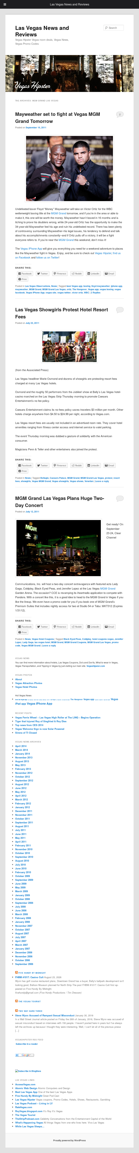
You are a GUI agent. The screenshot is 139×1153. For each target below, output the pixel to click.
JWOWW (48, 699)
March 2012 (21, 799)
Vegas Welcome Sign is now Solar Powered (39, 729)
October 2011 (22, 818)
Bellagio (44, 477)
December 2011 (23, 811)
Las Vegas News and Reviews (42, 31)
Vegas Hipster (103, 253)
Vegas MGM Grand (41, 481)
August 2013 (22, 761)
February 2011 (23, 845)
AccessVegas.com (25, 1084)
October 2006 (22, 960)
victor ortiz (77, 292)
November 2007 (23, 925)
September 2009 (24, 879)
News (54, 286)
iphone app (116, 286)
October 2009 (22, 876)
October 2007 (22, 929)
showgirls (26, 481)
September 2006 (24, 964)
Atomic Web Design (26, 1088)
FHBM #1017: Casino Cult (29, 977)
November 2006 (23, 956)
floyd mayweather (100, 286)
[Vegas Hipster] (28, 1071)
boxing (86, 286)
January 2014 (22, 753)
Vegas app (93, 289)
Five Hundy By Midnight (28, 1095)
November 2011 (23, 815)
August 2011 (22, 826)
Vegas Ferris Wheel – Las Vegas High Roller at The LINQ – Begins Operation (57, 717)
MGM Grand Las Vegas (54, 289)
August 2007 (22, 933)
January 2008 (22, 921)
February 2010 (23, 872)
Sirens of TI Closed (26, 732)
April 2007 (20, 941)
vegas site (51, 292)
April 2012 (20, 795)
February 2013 (23, 769)
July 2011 (20, 830)
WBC (86, 292)
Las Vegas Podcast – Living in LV (34, 1103)
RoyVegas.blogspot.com (29, 1111)
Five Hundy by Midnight (32, 973)
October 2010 (22, 853)
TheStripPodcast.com (27, 1118)
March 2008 (21, 914)
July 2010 (20, 864)
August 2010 (22, 860)
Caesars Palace (58, 477)
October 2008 (22, 899)
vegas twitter (64, 292)
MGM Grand (58, 213)
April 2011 (20, 841)
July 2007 (20, 937)
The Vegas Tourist (29, 1001)
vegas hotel (101, 699)
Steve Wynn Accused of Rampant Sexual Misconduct (44, 1015)
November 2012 (23, 773)
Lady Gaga (27, 642)
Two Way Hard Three (30, 1011)
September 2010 (24, 857)
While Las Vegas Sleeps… (29, 1126)
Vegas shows (76, 481)
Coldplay (86, 639)
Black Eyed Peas (72, 639)
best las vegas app (21, 699)
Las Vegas (53, 699)
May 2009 (20, 887)
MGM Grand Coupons (75, 642)
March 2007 (21, 944)
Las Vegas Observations (37, 286)
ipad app (40, 699)
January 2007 (22, 948)
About (18, 679)
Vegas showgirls (60, 481)
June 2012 (20, 788)
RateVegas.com (23, 1107)
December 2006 (23, 952)
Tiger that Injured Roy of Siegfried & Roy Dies (40, 721)
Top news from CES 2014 (29, 725)
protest (108, 477)
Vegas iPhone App (31, 248)
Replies (95, 292)
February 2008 (23, 918)
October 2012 (22, 776)
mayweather (21, 289)
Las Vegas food (58, 699)
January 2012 (22, 807)
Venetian (89, 481)
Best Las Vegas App (26, 1092)
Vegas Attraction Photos (28, 683)
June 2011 (20, 834)
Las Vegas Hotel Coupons (66, 699)
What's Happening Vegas (29, 1122)
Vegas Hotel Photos (26, 687)
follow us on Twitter (47, 257)
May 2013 (20, 765)
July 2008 (20, 906)
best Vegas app (74, 286)
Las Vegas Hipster (25, 1099)
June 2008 (20, 910)
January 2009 (22, 895)
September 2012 (24, 780)
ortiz (69, 289)
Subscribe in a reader (27, 1043)
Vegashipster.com (96, 666)
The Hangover (79, 289)
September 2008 (24, 902)
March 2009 (21, 891)
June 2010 (20, 868)
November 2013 (23, 757)
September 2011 (24, 822)
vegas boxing (106, 289)
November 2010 (23, 849)
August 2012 (22, 784)
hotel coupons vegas (103, 639)
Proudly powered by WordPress (69, 1140)
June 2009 (20, 883)
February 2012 (23, 803)
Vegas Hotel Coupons (43, 639)
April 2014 (20, 746)
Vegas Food (96, 699)
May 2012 (20, 792)
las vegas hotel (42, 642)
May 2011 (20, 837)
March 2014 (21, 750)
